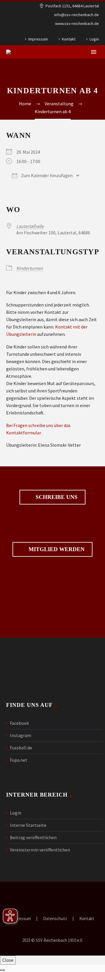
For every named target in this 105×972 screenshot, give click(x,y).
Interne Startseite (28, 825)
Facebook (19, 723)
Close (7, 960)
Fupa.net (18, 760)
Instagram (20, 735)
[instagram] (62, 603)
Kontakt (69, 39)
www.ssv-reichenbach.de (77, 23)
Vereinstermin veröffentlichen (40, 850)
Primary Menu (93, 52)
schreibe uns (52, 497)
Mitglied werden (52, 549)
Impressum (38, 39)
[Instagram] (96, 32)
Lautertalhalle (30, 226)
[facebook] (43, 603)
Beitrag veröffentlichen (33, 837)
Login (94, 39)
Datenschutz (55, 919)
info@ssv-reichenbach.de (76, 14)
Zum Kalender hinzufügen (46, 175)
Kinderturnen (29, 268)
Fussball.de (21, 748)
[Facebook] (87, 32)
